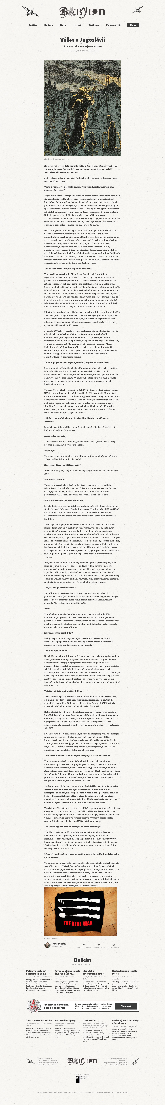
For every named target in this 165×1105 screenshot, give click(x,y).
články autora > (57, 946)
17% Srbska (89, 1020)
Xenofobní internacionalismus (94, 972)
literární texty (31, 1024)
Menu (133, 25)
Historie (77, 25)
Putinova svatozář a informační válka (36, 972)
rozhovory (73, 51)
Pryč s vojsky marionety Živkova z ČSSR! (67, 972)
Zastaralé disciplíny (65, 1020)
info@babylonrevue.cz (50, 1063)
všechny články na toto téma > (82, 964)
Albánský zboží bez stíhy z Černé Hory (125, 1022)
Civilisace (94, 25)
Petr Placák (91, 51)
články (28, 977)
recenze (115, 1026)
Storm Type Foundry (98, 1092)
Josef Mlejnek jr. (46, 977)
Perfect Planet (122, 1092)
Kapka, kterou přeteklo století (124, 972)
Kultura (48, 25)
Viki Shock (132, 1026)
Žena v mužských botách (39, 1020)
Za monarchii (113, 25)
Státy (63, 25)
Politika (33, 25)
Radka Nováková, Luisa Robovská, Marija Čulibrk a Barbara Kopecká (95, 1026)
